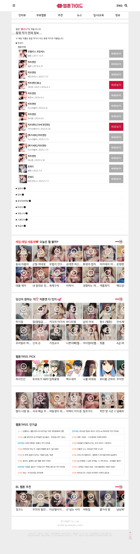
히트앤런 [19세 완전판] (39, 124)
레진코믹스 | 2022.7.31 (38, 76)
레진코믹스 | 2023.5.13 (38, 181)
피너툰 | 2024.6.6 (36, 118)
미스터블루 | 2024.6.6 (37, 108)
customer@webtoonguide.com (62, 535)
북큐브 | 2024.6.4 (36, 97)
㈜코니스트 (32, 533)
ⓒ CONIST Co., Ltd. (70, 521)
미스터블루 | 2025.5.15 (38, 139)
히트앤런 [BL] (34, 83)
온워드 (31, 166)
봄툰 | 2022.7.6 (35, 170)
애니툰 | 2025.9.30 (36, 160)
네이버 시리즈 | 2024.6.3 (39, 87)
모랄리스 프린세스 (36, 51)
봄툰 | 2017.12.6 (35, 56)
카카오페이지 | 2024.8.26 (39, 129)
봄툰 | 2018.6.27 (35, 66)
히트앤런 (32, 62)
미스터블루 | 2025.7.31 (38, 150)
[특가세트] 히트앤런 (37, 135)
